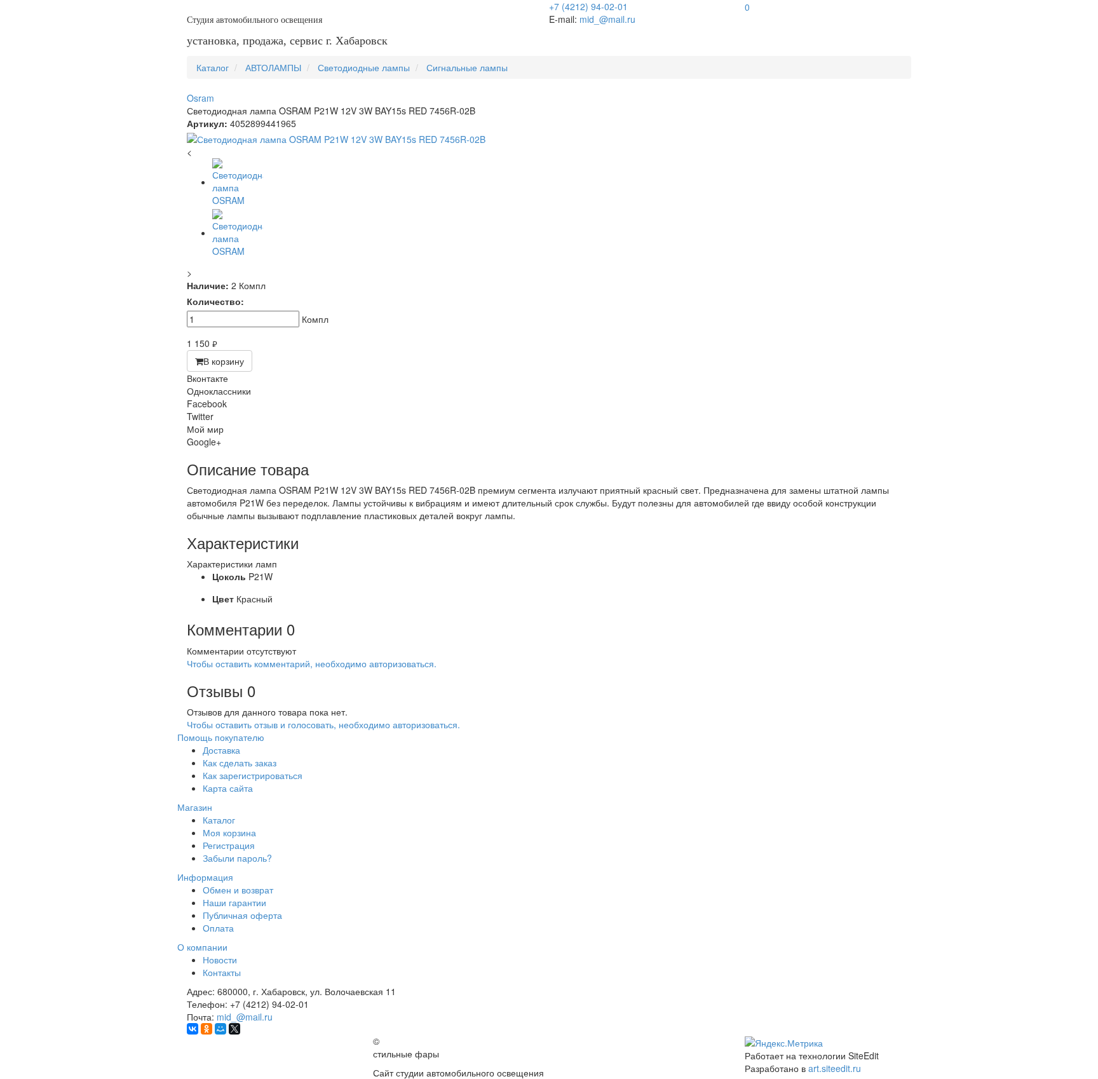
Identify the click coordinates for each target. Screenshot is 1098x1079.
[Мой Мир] (220, 1029)
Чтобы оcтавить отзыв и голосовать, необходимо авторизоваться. (323, 724)
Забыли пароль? (237, 858)
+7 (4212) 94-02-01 (588, 6)
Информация (205, 877)
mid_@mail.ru (607, 19)
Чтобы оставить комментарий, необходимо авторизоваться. (312, 663)
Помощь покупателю (220, 737)
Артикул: (207, 123)
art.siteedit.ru (834, 1068)
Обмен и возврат (238, 889)
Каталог (219, 819)
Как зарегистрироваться (252, 775)
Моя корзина (229, 832)
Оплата (218, 927)
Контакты (222, 972)
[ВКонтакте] (192, 1029)
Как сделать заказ (239, 762)
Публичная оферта (242, 915)
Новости (220, 959)
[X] (234, 1029)
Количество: (215, 301)
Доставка (221, 749)
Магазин (194, 807)
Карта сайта (228, 788)
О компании (202, 946)
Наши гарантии (234, 902)
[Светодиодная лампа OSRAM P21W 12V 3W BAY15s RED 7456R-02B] (549, 139)
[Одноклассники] (206, 1029)
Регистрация (229, 845)
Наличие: (208, 285)
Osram (200, 98)
